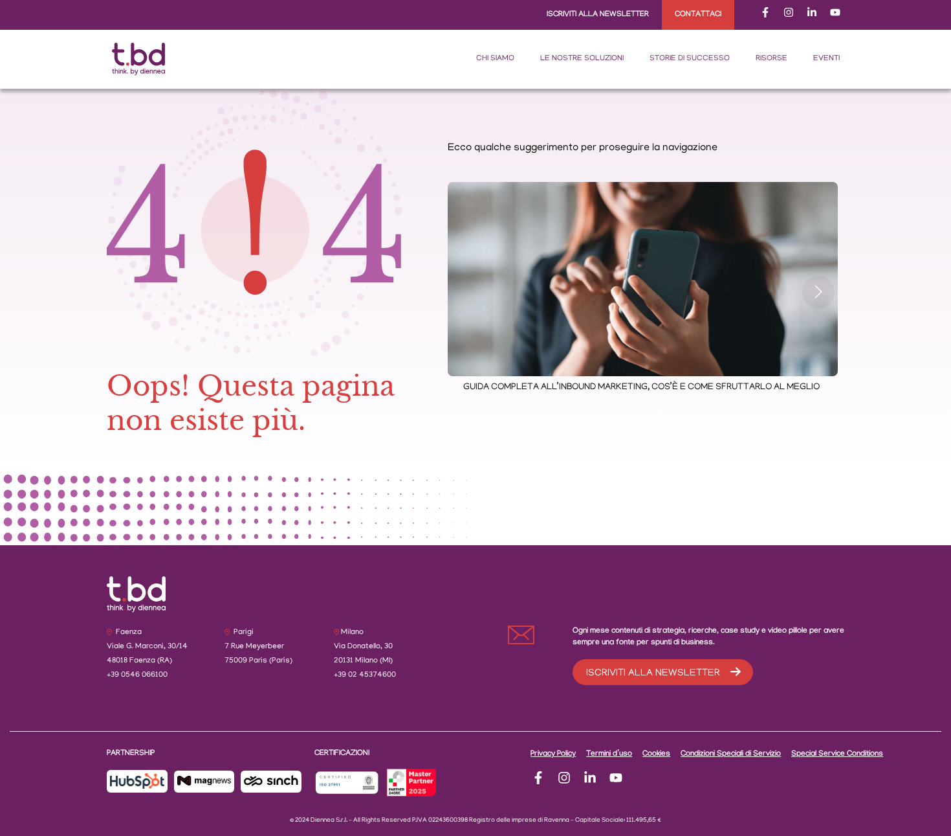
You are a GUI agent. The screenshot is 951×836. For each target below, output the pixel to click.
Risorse (771, 58)
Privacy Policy (553, 754)
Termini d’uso (609, 754)
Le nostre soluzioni (582, 58)
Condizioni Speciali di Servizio (731, 754)
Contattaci (698, 14)
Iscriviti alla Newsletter (598, 14)
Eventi (826, 58)
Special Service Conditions (837, 754)
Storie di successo (690, 58)
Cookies (656, 754)
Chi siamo (495, 58)
